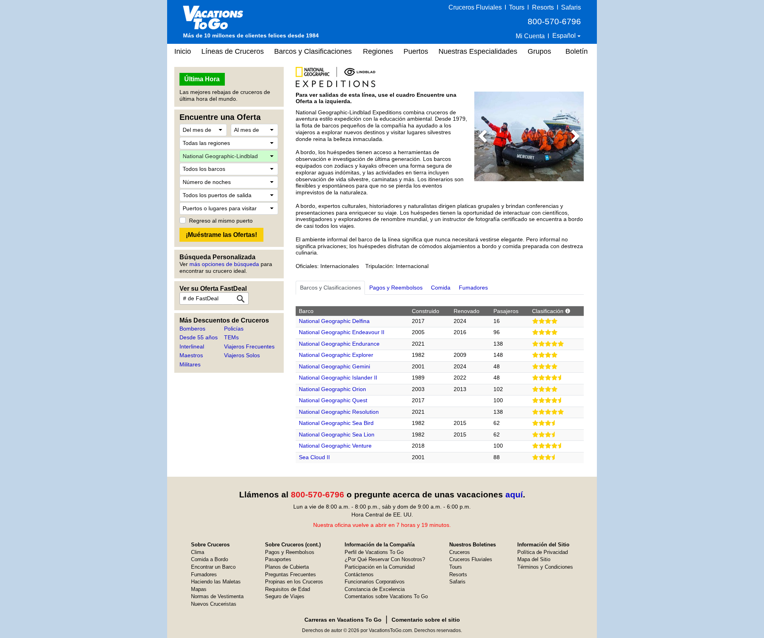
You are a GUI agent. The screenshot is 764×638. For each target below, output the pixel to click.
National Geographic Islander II (338, 377)
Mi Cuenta (530, 36)
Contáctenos (359, 574)
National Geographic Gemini (334, 366)
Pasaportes (278, 559)
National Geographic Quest (333, 400)
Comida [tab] (440, 287)
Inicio (182, 51)
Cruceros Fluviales (475, 7)
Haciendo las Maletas (216, 582)
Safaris (571, 7)
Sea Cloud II (314, 457)
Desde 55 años (198, 337)
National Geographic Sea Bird (336, 423)
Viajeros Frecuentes (249, 346)
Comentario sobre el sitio (426, 619)
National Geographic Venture (335, 445)
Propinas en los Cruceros (294, 582)
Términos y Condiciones (545, 567)
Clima (197, 552)
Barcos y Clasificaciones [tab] (330, 287)
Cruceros (459, 552)
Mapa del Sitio (533, 559)
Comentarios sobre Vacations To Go (386, 596)
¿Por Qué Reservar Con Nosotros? (385, 559)
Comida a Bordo (209, 559)
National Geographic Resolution (339, 412)
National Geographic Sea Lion (336, 434)
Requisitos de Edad (287, 589)
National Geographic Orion (332, 389)
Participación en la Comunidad (380, 567)
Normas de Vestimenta (217, 596)
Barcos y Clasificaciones (313, 51)
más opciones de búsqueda (224, 264)
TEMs (231, 337)
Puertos (415, 51)
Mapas (199, 589)
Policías (234, 328)
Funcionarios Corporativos (375, 582)
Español (564, 35)
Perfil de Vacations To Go (374, 552)
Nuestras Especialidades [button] (478, 51)
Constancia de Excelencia (375, 589)
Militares (190, 364)
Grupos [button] (539, 51)
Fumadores (204, 574)
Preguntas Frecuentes (290, 574)
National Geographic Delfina (334, 321)
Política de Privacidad (542, 552)
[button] (482, 136)
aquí (514, 494)
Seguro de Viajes (284, 596)
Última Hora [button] (202, 79)
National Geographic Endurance (339, 344)
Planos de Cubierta (287, 567)
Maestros (191, 355)
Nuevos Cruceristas (213, 604)
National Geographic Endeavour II (341, 332)
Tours (516, 7)
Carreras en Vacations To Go (343, 619)
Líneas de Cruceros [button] (232, 51)
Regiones (378, 51)
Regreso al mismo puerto (221, 220)
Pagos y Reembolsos (289, 552)
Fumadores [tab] (473, 287)
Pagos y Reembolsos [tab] (396, 287)
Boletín (576, 51)
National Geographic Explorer (336, 355)
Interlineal (191, 346)
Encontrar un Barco (213, 567)
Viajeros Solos (242, 355)
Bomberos (192, 328)
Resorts (543, 7)
